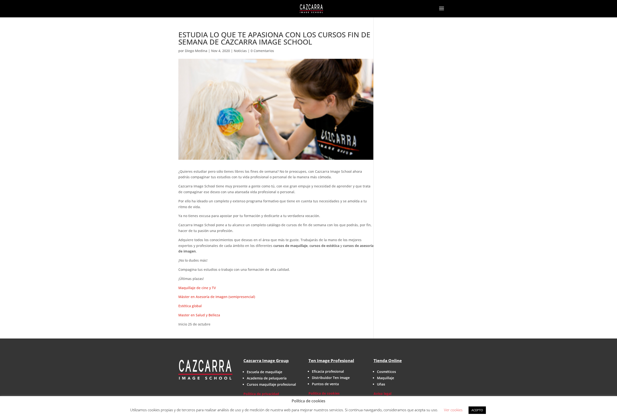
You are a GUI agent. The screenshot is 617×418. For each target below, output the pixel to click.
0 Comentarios (262, 50)
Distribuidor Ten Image (331, 377)
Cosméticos (386, 371)
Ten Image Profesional (331, 360)
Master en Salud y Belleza (199, 315)
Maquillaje (385, 378)
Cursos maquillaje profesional (271, 384)
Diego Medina (196, 50)
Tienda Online (388, 360)
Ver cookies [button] (453, 409)
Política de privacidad (261, 393)
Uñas (381, 384)
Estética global (190, 306)
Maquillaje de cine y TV (197, 287)
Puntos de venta (325, 384)
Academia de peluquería (267, 378)
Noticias (240, 50)
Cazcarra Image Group (266, 360)
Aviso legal (382, 393)
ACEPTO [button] (477, 410)
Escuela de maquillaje (264, 372)
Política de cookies (324, 393)
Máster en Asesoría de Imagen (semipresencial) (216, 296)
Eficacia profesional (328, 371)
